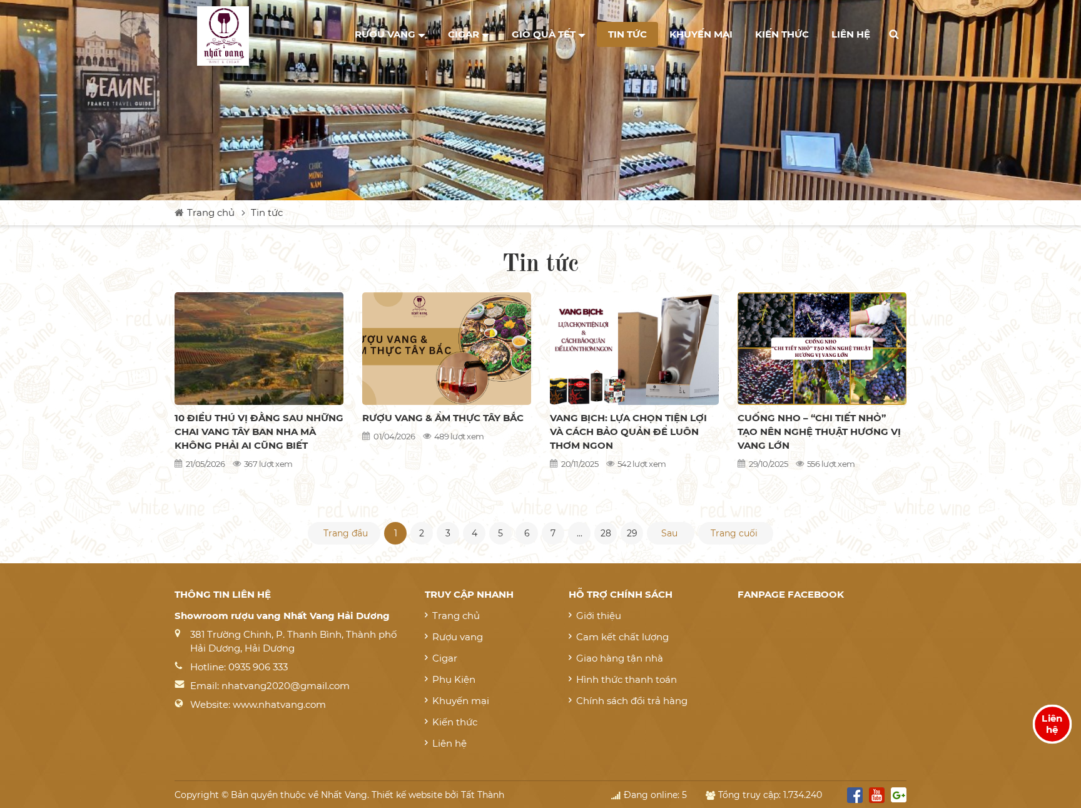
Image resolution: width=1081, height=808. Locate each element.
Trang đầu (345, 533)
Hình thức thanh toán (626, 679)
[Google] (898, 797)
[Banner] (540, 100)
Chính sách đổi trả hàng (632, 701)
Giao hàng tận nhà (619, 658)
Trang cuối (734, 533)
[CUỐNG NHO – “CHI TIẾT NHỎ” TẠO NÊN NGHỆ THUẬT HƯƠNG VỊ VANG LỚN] (822, 348)
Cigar (465, 34)
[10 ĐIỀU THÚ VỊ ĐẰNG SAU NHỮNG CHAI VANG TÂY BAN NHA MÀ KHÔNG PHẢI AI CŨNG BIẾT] (259, 348)
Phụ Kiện (453, 679)
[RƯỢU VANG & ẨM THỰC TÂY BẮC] (446, 348)
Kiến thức (782, 34)
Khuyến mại (701, 34)
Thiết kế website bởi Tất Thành (438, 794)
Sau (669, 533)
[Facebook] (855, 797)
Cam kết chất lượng (622, 637)
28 (606, 533)
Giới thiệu (598, 615)
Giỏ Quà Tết (545, 34)
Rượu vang (386, 34)
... (579, 533)
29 (632, 533)
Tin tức (627, 34)
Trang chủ (211, 212)
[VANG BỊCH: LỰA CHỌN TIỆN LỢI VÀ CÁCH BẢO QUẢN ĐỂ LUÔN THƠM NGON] (634, 348)
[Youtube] (877, 797)
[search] (893, 34)
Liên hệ (850, 34)
